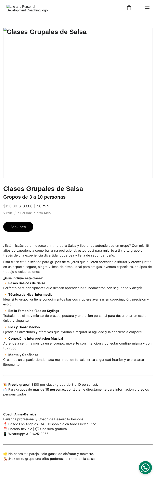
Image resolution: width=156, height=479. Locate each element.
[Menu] (147, 8)
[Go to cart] (129, 8)
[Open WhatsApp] (145, 467)
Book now (18, 227)
